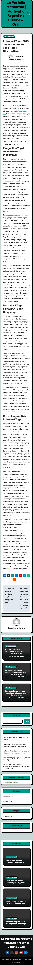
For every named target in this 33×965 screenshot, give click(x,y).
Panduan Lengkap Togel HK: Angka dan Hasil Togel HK (16, 924)
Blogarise (27, 960)
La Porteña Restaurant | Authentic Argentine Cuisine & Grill (16, 13)
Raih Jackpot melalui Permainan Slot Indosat (14, 650)
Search (16, 715)
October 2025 (7, 801)
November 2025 (8, 797)
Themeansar (16, 962)
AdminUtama (20, 56)
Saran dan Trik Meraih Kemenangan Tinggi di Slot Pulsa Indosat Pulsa (15, 672)
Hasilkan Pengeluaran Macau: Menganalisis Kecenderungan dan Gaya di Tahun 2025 (16, 766)
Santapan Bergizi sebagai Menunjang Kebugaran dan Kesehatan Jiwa (15, 693)
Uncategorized (9, 36)
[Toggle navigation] (3, 14)
